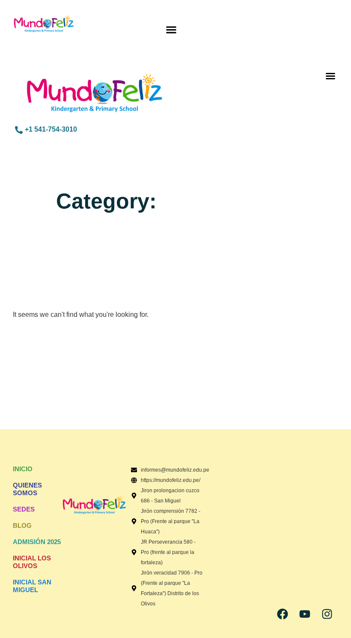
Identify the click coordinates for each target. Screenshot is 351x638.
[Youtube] (305, 614)
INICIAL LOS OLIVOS (32, 561)
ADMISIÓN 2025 (37, 541)
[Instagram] (327, 614)
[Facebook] (282, 614)
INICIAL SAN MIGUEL (32, 585)
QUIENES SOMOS (27, 489)
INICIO (23, 468)
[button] (171, 29)
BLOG (22, 525)
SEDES (24, 509)
